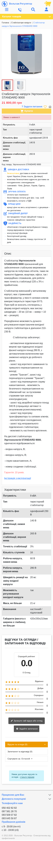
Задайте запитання (28, 729)
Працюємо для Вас (13, 795)
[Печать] (50, 106)
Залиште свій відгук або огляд (27, 721)
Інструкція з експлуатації (17, 478)
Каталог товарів (11, 16)
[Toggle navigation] (6, 10)
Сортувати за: (14, 758)
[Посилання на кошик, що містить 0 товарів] (47, 3)
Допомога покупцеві (14, 799)
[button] (47, 53)
